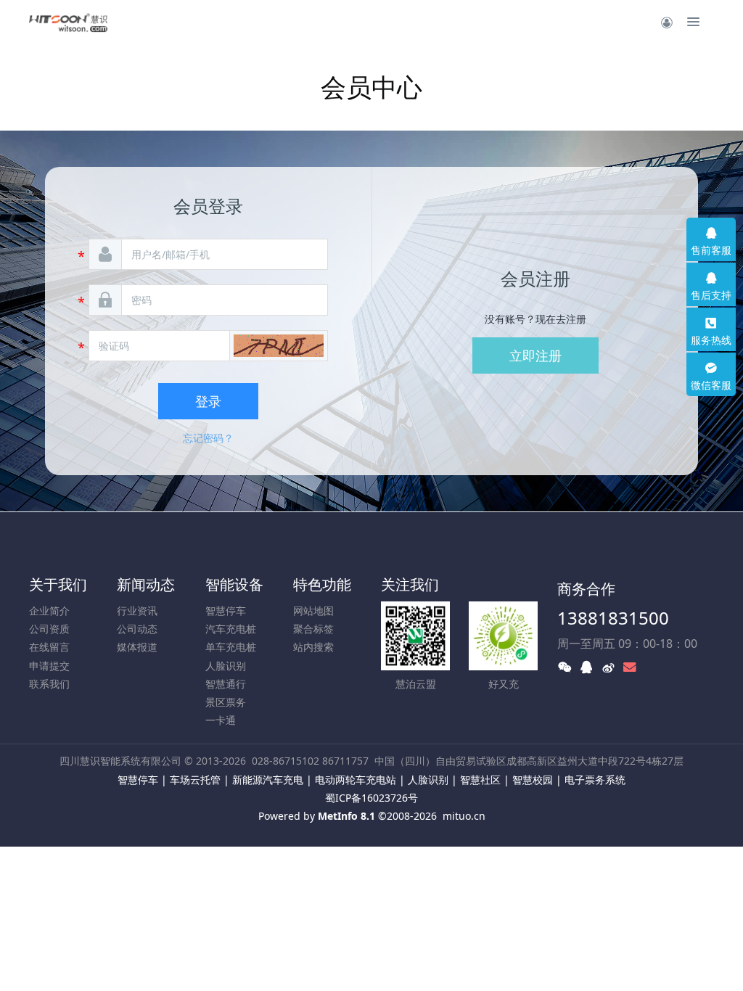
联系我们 (49, 684)
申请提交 (49, 666)
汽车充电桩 (230, 629)
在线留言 (49, 647)
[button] (279, 345)
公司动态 (137, 629)
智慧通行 (225, 684)
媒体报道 (137, 647)
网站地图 (313, 610)
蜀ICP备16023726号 (371, 798)
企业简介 (49, 610)
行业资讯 (137, 610)
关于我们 (58, 584)
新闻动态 (146, 584)
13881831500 (613, 618)
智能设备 (234, 584)
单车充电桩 (230, 647)
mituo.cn (464, 816)
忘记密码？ (208, 438)
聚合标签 (313, 629)
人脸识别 (225, 666)
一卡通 (220, 720)
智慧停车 (225, 610)
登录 (208, 401)
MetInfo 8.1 (346, 816)
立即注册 (535, 355)
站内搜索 (313, 647)
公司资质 (49, 629)
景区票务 (225, 702)
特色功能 (322, 584)
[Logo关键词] (68, 22)
